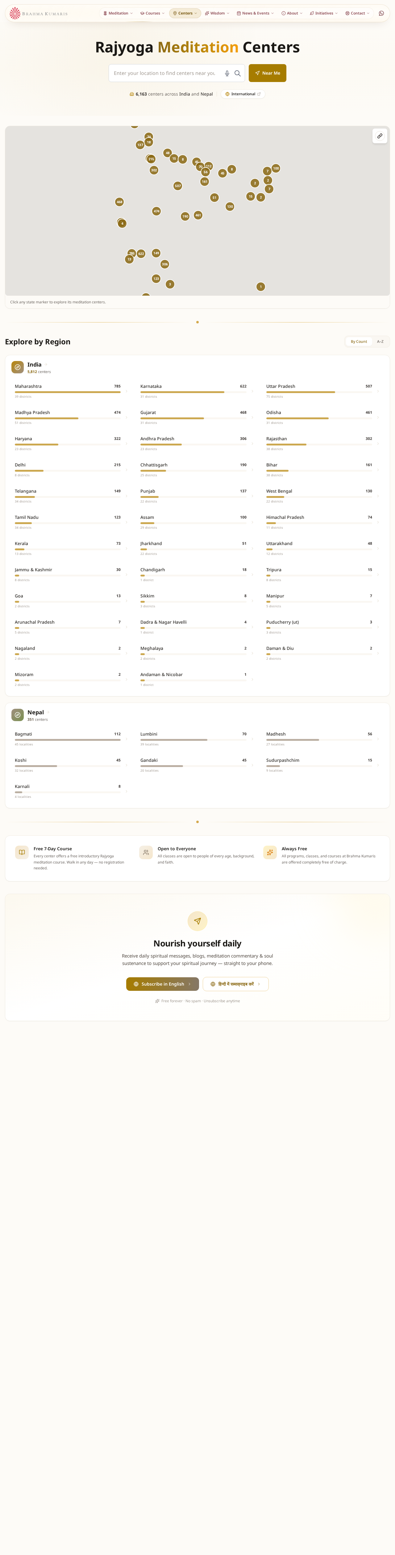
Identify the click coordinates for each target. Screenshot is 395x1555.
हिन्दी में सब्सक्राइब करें (236, 984)
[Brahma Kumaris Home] (39, 13)
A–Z (380, 341)
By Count (359, 341)
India (184, 94)
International (243, 93)
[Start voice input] (227, 73)
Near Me (271, 73)
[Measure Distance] (380, 136)
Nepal (207, 94)
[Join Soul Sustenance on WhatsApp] (381, 13)
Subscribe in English (163, 984)
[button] (156, 211)
